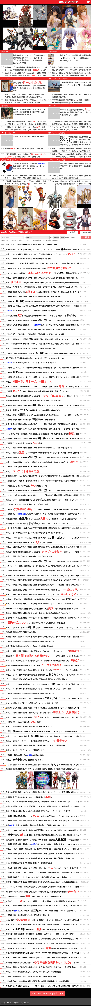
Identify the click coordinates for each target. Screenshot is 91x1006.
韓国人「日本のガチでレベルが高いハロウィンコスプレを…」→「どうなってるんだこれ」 (48, 537)
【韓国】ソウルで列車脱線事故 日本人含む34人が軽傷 (29, 542)
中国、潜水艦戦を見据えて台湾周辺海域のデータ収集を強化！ (29, 863)
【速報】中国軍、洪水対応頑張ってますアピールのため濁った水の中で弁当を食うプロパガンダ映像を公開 (46, 820)
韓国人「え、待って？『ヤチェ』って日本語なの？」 (26, 750)
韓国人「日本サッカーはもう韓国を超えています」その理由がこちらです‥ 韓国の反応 (38, 688)
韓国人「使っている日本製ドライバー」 (25, 759)
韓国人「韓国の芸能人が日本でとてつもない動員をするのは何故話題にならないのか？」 (39, 613)
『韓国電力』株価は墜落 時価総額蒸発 (24, 443)
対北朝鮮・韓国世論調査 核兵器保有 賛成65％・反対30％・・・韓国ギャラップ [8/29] (40, 934)
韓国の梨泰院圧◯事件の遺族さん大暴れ (21, 632)
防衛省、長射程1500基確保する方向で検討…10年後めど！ (33, 409)
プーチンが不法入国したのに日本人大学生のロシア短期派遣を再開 (31, 976)
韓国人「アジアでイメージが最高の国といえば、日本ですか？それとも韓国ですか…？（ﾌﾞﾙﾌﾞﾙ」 (42, 287)
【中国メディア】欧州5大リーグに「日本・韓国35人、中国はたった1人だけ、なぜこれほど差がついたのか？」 (25, 129)
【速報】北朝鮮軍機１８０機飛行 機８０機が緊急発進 (30, 419)
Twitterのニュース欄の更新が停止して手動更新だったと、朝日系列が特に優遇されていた (42, 608)
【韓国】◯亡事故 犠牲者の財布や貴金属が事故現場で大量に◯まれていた (38, 391)
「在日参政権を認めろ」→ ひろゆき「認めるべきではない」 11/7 (34, 310)
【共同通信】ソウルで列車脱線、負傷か (23, 721)
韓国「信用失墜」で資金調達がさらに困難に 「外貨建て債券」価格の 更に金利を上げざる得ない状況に (48, 386)
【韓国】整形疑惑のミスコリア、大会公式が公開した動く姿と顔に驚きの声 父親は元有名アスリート (44, 853)
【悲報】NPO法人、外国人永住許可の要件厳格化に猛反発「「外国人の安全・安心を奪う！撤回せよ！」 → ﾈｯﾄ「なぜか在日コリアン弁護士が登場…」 (26, 178)
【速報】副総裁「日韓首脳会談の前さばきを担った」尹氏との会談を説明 (36, 372)
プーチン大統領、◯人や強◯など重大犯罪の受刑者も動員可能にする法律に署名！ (36, 679)
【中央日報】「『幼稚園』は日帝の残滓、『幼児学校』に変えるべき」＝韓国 (35, 334)
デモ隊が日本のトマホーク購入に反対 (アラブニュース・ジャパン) (37, 523)
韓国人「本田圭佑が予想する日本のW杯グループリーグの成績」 (30, 556)
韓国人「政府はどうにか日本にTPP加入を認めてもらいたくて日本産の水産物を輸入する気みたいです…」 (45, 957)
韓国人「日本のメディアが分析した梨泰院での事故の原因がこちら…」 (32, 348)
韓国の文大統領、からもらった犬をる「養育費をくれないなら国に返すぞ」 (42, 518)
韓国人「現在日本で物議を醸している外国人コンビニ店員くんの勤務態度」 (35, 972)
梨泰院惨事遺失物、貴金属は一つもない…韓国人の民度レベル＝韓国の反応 (34, 400)
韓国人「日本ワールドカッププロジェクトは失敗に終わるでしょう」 (38, 929)
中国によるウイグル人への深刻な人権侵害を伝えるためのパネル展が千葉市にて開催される (40, 858)
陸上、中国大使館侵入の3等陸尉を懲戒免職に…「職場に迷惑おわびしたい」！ (38, 825)
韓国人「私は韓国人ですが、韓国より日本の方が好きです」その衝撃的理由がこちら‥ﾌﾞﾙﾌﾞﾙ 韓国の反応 (45, 547)
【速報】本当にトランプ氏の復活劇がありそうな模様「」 (39, 268)
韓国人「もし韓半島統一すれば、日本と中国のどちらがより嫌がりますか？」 (35, 533)
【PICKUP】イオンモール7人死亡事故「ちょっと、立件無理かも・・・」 (36, 896)
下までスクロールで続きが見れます (47, 993)
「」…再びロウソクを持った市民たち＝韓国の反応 (35, 622)
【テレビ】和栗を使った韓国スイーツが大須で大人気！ (26, 466)
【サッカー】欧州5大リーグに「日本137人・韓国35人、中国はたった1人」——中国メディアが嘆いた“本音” (46, 872)
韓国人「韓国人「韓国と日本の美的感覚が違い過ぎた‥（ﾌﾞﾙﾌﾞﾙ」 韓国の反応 (35, 745)
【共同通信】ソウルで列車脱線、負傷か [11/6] (26, 485)
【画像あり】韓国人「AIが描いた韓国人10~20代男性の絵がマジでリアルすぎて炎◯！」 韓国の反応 (44, 306)
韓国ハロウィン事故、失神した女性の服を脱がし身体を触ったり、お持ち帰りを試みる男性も (41, 329)
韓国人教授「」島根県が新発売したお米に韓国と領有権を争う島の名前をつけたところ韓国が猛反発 (29, 87)
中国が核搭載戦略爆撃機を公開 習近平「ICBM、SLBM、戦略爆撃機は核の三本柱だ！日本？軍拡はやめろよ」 (47, 953)
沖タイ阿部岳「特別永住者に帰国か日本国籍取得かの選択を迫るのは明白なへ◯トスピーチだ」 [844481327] (46, 580)
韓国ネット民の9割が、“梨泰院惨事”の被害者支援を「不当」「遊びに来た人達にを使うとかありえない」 (48, 599)
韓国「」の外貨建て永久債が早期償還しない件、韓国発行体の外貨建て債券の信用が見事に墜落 (47, 282)
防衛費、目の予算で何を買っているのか (24, 148)
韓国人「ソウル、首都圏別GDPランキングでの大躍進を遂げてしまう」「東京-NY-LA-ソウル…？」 (45, 499)
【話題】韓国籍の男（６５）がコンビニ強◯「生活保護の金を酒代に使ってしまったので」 (40, 570)
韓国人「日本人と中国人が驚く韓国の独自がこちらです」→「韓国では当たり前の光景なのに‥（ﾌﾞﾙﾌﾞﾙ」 (48, 830)
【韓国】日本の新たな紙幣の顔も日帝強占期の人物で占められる (30, 641)
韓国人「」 (29, 381)
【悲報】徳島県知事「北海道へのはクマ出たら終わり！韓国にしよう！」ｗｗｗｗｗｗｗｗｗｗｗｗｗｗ (29, 166)
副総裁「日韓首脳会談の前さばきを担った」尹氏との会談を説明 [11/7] (35, 358)
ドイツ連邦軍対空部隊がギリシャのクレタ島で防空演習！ (33, 702)
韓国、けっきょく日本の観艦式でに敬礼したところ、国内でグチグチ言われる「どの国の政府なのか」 (48, 736)
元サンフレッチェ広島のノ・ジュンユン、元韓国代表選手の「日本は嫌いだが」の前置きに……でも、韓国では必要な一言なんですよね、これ (25, 75)
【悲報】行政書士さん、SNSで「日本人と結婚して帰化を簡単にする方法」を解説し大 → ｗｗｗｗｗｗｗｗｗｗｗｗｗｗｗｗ (25, 183)
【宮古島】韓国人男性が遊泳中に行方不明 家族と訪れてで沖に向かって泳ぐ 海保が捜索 (42, 867)
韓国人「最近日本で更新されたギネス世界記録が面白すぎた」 (29, 258)
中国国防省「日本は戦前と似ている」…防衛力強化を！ (29, 797)
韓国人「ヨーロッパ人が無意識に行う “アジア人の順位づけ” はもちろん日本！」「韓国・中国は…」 (45, 684)
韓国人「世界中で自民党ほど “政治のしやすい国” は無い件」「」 (46, 712)
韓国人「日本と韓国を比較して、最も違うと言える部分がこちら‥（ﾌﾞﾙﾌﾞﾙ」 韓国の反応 (39, 603)
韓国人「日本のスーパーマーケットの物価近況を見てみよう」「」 (37, 740)
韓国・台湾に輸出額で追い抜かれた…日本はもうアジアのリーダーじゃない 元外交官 (38, 811)
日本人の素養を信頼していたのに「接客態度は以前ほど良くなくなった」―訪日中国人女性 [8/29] (42, 792)
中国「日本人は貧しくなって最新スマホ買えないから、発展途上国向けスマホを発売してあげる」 (42, 924)
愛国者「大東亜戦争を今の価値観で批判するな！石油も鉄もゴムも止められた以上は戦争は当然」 (42, 882)
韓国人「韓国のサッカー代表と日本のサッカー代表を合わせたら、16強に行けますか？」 (39, 447)
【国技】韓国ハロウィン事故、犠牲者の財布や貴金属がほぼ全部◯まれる (33, 296)
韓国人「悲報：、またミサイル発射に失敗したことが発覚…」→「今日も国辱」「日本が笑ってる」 (47, 414)
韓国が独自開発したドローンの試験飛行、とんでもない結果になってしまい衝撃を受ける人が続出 (42, 806)
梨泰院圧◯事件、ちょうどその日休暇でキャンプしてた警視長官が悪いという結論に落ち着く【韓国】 (44, 476)
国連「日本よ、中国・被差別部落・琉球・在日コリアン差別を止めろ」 (32, 244)
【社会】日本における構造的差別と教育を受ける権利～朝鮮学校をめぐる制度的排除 (37, 981)
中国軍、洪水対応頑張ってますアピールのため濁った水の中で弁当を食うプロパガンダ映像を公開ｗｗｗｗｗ (29, 111)
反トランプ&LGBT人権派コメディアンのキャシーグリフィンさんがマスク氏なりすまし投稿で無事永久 (47, 575)
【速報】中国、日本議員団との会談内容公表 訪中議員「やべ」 (29, 915)
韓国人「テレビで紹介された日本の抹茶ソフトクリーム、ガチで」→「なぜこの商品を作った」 (45, 669)
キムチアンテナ (51, 1)
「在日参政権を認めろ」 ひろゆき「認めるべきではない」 (31, 362)
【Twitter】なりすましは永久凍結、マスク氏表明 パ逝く (28, 504)
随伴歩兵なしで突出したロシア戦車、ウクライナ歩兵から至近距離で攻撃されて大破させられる (47, 707)
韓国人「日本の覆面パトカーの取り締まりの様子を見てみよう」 (30, 726)
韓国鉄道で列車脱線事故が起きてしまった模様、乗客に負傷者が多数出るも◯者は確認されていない (43, 769)
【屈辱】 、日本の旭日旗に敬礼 (25, 754)
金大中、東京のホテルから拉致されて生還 (29, 136)
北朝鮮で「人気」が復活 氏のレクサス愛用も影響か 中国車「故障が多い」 (41, 910)
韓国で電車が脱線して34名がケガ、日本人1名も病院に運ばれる (30, 646)
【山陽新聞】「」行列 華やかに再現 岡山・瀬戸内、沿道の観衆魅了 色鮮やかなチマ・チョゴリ (47, 514)
